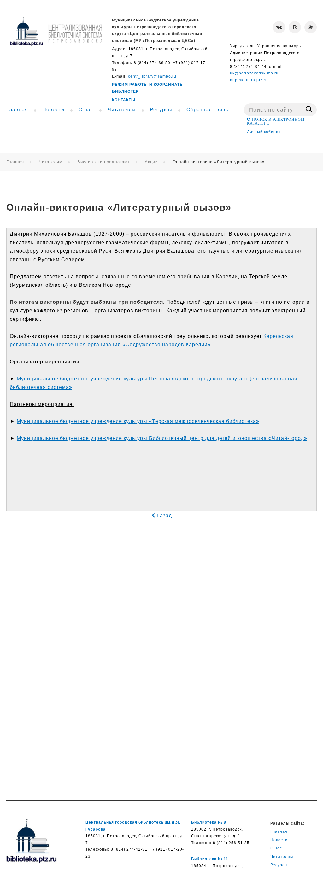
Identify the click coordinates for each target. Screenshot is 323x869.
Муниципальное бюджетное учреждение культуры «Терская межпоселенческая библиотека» (138, 421)
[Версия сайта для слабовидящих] (310, 27)
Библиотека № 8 (208, 822)
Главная (15, 162)
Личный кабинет (264, 132)
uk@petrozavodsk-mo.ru (254, 73)
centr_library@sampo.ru (152, 76)
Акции (151, 162)
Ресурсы (279, 865)
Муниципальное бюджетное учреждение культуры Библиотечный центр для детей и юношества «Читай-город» (162, 438)
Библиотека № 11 (209, 859)
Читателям (50, 162)
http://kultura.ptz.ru (249, 80)
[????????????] (56, 31)
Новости (279, 840)
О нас (276, 848)
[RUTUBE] (295, 27)
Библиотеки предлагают (103, 162)
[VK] (279, 27)
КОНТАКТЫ (123, 100)
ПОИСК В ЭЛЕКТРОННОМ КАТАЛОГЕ (276, 121)
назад (163, 515)
